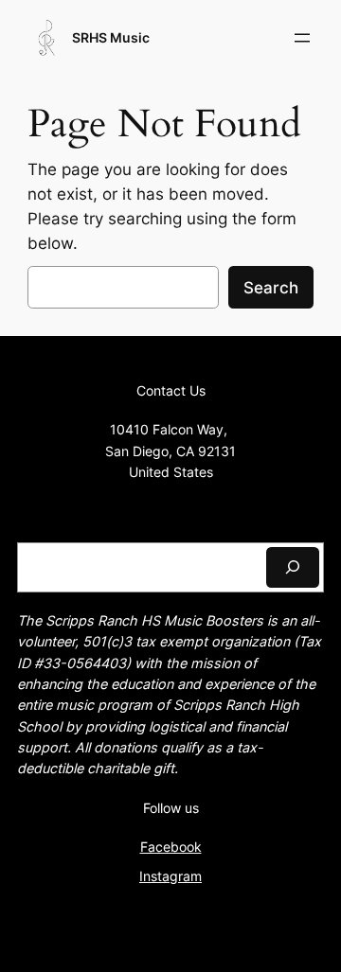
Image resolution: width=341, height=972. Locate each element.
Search (270, 287)
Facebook (171, 847)
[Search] (292, 567)
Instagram (170, 876)
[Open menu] (302, 38)
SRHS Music (111, 37)
